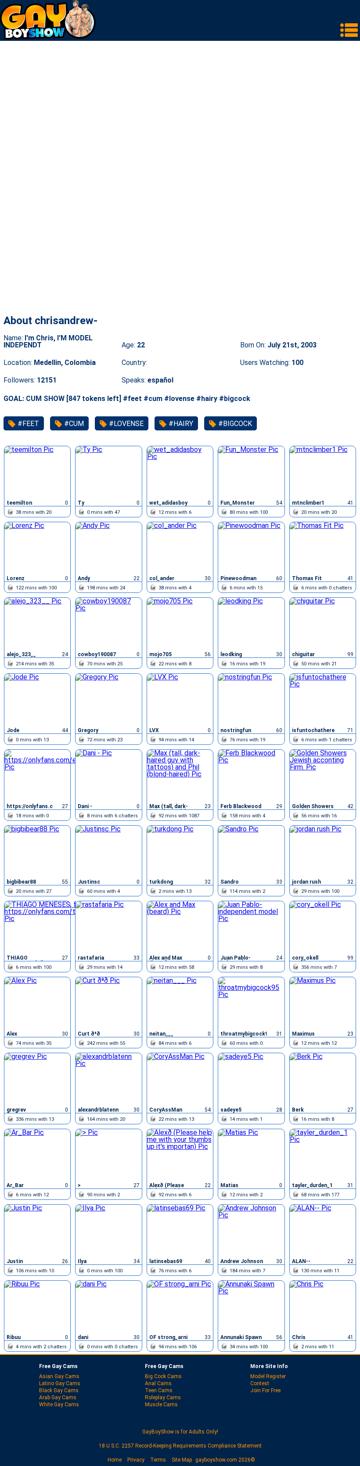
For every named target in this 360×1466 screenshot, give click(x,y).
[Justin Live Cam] (37, 1230)
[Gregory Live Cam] (108, 699)
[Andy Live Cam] (108, 547)
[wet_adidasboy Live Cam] (180, 471)
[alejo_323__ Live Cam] (37, 623)
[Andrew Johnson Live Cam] (251, 1230)
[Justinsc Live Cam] (108, 851)
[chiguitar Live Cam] (323, 623)
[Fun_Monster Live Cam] (251, 471)
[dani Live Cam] (108, 1306)
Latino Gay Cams (59, 1383)
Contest (259, 1383)
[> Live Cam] (108, 1154)
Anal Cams (158, 1383)
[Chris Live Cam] (323, 1306)
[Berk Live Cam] (323, 1078)
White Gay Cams (59, 1404)
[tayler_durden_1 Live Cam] (323, 1154)
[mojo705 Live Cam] (180, 623)
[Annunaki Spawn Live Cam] (251, 1306)
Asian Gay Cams (59, 1376)
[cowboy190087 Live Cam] (108, 623)
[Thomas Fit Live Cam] (323, 547)
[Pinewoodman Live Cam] (251, 547)
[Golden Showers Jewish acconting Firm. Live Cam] (323, 775)
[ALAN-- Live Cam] (323, 1230)
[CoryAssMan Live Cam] (180, 1078)
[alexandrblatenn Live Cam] (108, 1078)
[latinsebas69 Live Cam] (180, 1230)
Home (115, 1460)
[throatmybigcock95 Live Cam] (251, 1002)
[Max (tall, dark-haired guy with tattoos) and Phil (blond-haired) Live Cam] (180, 775)
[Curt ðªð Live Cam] (108, 1002)
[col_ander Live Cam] (180, 547)
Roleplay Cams (163, 1397)
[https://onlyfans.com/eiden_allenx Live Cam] (37, 775)
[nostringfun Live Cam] (251, 699)
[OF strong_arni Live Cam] (180, 1306)
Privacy (135, 1460)
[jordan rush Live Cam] (323, 851)
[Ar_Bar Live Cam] (37, 1154)
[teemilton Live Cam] (37, 471)
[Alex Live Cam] (37, 1002)
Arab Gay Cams (57, 1397)
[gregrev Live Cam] (37, 1078)
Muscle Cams (161, 1404)
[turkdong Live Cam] (180, 851)
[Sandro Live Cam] (251, 851)
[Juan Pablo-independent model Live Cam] (251, 926)
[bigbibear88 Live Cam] (37, 851)
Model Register (268, 1376)
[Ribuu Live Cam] (37, 1306)
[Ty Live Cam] (108, 471)
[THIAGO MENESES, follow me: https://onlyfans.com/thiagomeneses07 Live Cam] (37, 926)
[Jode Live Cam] (37, 699)
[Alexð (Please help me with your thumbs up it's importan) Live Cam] (180, 1154)
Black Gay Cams (59, 1390)
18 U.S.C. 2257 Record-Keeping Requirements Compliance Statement (180, 1446)
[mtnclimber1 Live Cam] (323, 471)
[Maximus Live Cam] (323, 1002)
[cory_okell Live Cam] (323, 926)
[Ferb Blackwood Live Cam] (251, 775)
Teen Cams (159, 1390)
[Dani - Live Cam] (108, 775)
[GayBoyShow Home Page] (48, 37)
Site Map (182, 1460)
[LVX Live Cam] (180, 699)
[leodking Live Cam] (251, 623)
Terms (158, 1460)
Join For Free (265, 1390)
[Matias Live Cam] (251, 1154)
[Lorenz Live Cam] (37, 547)
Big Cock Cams (163, 1376)
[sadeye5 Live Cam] (251, 1078)
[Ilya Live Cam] (108, 1230)
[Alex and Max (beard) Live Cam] (180, 926)
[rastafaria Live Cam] (108, 926)
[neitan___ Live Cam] (180, 1002)
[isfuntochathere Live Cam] (323, 699)
